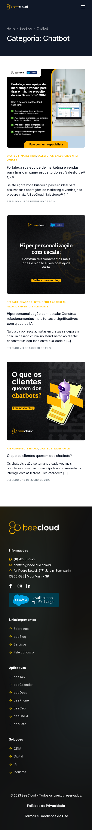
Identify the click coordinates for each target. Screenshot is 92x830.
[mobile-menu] (82, 6)
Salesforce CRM (66, 156)
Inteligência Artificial (50, 302)
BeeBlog (13, 201)
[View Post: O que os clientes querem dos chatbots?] (46, 401)
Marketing (28, 156)
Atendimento (16, 449)
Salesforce (45, 156)
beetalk (12, 302)
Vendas (12, 160)
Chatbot (13, 156)
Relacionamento (19, 306)
